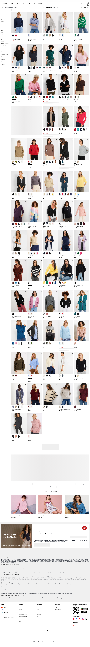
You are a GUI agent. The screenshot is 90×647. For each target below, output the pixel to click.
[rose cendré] (47, 67)
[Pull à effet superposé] (34, 423)
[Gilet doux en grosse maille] (34, 211)
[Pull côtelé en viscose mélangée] (81, 363)
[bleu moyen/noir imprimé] (63, 35)
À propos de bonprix (58, 607)
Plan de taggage (39, 618)
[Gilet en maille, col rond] (65, 211)
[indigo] (71, 194)
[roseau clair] (16, 194)
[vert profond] (47, 162)
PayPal (5, 615)
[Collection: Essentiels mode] (23, 504)
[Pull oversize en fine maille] (19, 22)
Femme (38, 607)
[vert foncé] (40, 67)
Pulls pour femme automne (70, 484)
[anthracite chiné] (44, 313)
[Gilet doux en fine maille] (81, 22)
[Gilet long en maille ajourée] (65, 363)
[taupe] (16, 253)
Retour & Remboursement (23, 614)
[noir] (53, 35)
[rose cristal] (75, 67)
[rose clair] (19, 194)
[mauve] (29, 313)
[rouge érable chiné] (75, 406)
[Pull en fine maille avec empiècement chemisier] (65, 84)
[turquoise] (53, 97)
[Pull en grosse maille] (81, 394)
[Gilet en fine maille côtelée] (34, 181)
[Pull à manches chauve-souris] (65, 55)
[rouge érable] (84, 223)
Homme (38, 609)
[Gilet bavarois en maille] (50, 363)
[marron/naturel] (31, 162)
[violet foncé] (65, 67)
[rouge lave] (47, 97)
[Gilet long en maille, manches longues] (50, 116)
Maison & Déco (39, 614)
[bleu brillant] (16, 282)
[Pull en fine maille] (81, 55)
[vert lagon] (78, 129)
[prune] (37, 67)
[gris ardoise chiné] (29, 194)
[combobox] (70, 4)
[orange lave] (16, 223)
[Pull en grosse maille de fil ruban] (50, 181)
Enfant (38, 611)
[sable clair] (19, 67)
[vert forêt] (44, 67)
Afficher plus (13, 517)
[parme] (75, 253)
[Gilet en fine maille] (34, 55)
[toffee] (16, 97)
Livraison (20, 609)
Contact (20, 621)
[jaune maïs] (44, 282)
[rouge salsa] (16, 35)
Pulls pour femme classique (80, 484)
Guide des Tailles (21, 618)
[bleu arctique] (78, 194)
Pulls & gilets (24, 9)
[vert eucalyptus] (34, 97)
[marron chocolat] (50, 67)
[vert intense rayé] (75, 35)
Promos (38, 616)
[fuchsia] (37, 253)
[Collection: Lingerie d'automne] (50, 504)
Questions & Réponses (22, 607)
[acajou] (53, 129)
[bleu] (50, 375)
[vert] (78, 253)
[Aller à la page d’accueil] (6, 4)
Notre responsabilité (58, 609)
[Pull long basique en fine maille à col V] (19, 211)
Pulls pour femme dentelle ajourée (59, 484)
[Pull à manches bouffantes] (34, 22)
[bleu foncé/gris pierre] (63, 406)
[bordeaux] (63, 67)
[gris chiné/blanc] (63, 97)
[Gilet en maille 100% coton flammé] (50, 240)
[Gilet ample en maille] (34, 363)
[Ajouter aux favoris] (26, 13)
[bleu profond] (16, 67)
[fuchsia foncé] (50, 282)
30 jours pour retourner (82, 1)
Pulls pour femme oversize (37, 484)
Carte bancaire (6, 612)
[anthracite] (78, 223)
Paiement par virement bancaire (9, 617)
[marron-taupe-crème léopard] (50, 343)
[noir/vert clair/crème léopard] (47, 343)
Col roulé (19, 9)
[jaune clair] (75, 194)
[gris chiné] (31, 67)
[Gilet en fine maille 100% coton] (19, 181)
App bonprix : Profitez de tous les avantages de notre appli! (80, 605)
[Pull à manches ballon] (34, 270)
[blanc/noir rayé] (29, 282)
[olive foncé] (13, 375)
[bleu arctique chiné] (55, 282)
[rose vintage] (75, 223)
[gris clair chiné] (44, 35)
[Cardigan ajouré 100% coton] (34, 301)
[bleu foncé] (13, 35)
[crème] (44, 375)
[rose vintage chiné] (75, 343)
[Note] (57, 7)
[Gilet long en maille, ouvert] (81, 270)
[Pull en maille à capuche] (50, 301)
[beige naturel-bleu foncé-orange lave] (60, 253)
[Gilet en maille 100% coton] (34, 330)
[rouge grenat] (63, 194)
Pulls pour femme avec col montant (40, 486)
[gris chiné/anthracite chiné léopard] (44, 343)
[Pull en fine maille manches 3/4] (65, 116)
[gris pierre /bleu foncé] (60, 406)
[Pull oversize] (81, 84)
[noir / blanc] (60, 97)
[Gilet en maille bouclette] (65, 270)
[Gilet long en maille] (81, 240)
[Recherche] (78, 4)
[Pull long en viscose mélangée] (19, 423)
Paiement (2, 604)
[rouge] (75, 129)
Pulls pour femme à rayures (51, 486)
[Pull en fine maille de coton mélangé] (19, 55)
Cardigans (29, 9)
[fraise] (40, 97)
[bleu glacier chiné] (60, 343)
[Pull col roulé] (50, 149)
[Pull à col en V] (65, 330)
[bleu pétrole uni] (63, 162)
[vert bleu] (75, 313)
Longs (16, 9)
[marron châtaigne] (55, 162)
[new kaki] (13, 162)
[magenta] (81, 253)
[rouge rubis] (29, 406)
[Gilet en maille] (19, 363)
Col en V (33, 9)
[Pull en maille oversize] (50, 270)
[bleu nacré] (29, 375)
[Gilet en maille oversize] (50, 22)
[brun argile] (44, 162)
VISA (5, 609)
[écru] (37, 97)
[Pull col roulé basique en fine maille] (19, 330)
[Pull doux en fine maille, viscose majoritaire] (50, 55)
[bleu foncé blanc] (65, 97)
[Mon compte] (82, 4)
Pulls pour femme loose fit (19, 484)
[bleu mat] (29, 35)
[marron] (65, 129)
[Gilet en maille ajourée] (19, 240)
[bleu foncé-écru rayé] (47, 406)
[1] (17, 94)
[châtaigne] (68, 67)
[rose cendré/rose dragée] (29, 436)
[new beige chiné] (50, 35)
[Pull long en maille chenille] (81, 211)
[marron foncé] (75, 97)
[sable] (16, 406)
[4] (20, 94)
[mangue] (63, 282)
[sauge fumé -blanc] (68, 97)
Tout (12, 9)
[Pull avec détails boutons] (81, 149)
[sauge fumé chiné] (47, 35)
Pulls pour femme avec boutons (48, 484)
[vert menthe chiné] (47, 282)
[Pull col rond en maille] (50, 84)
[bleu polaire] (13, 343)
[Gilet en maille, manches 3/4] (34, 149)
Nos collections (39, 604)
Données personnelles (61, 541)
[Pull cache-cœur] (81, 330)
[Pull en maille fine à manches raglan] (65, 240)
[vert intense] (13, 97)
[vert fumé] (78, 97)
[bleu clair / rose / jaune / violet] (29, 223)
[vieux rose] (47, 313)
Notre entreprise (57, 604)
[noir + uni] (60, 162)
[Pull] (65, 22)
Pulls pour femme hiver (28, 484)
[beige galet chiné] (31, 194)
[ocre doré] (53, 194)
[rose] (29, 97)
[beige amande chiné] (78, 162)
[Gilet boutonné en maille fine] (19, 301)
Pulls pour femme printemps (61, 486)
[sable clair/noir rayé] (44, 406)
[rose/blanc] (71, 97)
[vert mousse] (16, 162)
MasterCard (6, 607)
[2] (18, 94)
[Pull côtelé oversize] (34, 84)
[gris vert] (24, 223)
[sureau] (47, 129)
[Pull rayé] (50, 394)
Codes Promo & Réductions (23, 616)
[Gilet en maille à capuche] (65, 149)
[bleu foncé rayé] (78, 35)
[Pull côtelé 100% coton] (19, 270)
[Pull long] (65, 181)
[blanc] (60, 35)
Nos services (21, 604)
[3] (19, 94)
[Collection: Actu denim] (77, 504)
